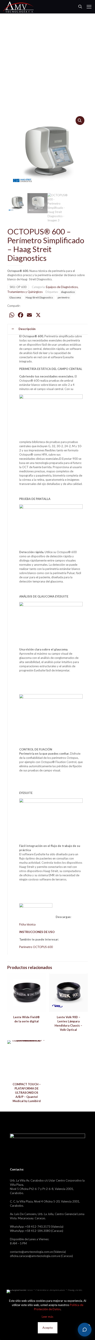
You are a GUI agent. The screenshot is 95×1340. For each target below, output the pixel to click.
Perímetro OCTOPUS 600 (36, 947)
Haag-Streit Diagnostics (39, 297)
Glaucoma (15, 297)
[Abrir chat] (84, 1329)
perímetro (63, 297)
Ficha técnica (27, 924)
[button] (80, 120)
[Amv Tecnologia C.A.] (18, 6)
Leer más (47, 1316)
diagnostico (68, 291)
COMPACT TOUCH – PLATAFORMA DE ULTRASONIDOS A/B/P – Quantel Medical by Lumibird (27, 1092)
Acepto (47, 1327)
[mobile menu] (89, 6)
